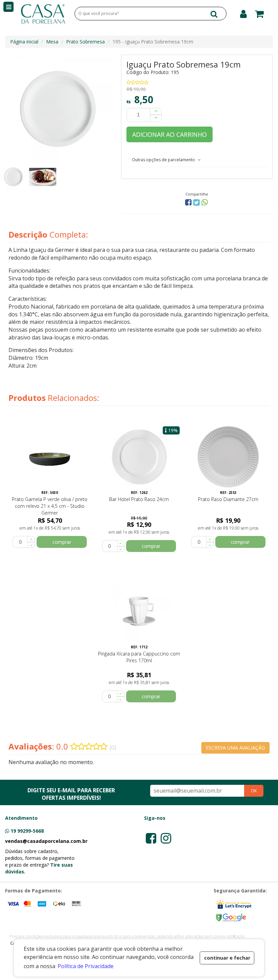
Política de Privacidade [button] (86, 966)
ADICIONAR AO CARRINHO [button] (169, 134)
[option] (14, 176)
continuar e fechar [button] (227, 958)
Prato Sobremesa (85, 41)
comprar (62, 542)
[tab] (197, 159)
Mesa (52, 41)
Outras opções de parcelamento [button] (165, 160)
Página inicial (24, 41)
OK (254, 791)
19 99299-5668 (27, 831)
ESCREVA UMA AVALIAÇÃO (235, 747)
